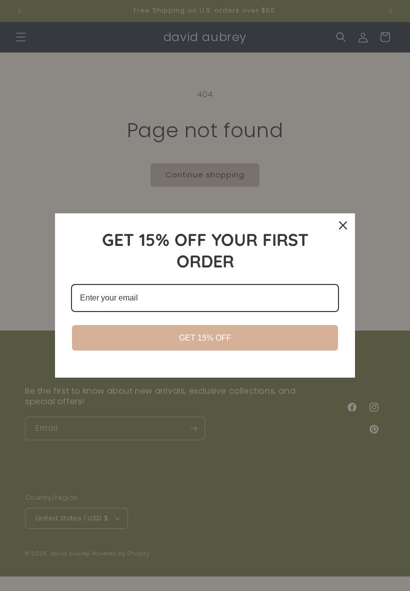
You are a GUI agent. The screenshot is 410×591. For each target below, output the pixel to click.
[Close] (343, 225)
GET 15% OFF (205, 338)
